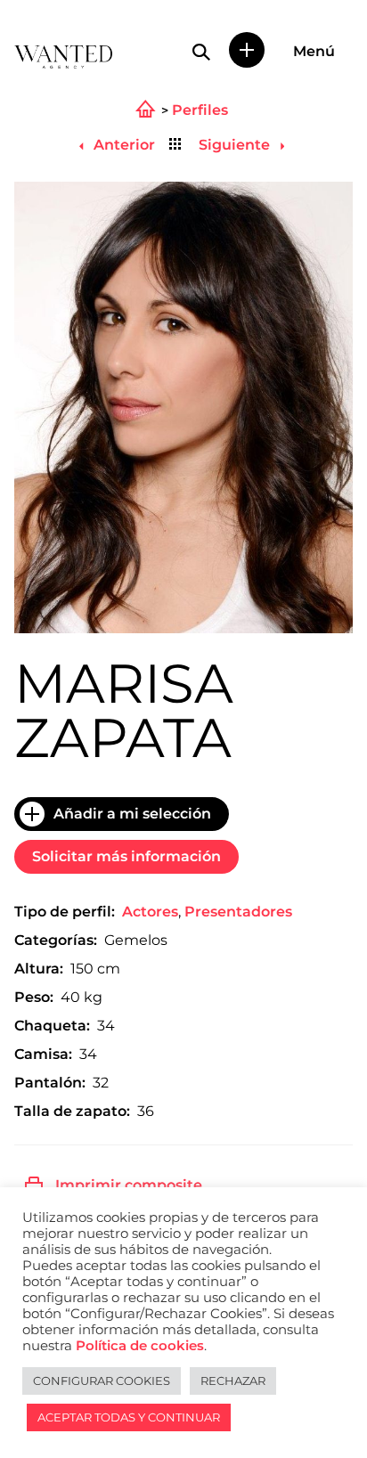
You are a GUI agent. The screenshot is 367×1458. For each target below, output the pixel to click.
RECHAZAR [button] (232, 1380)
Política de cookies (140, 1346)
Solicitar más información (126, 856)
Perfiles (200, 110)
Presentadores (238, 911)
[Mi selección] (247, 50)
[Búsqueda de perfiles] (201, 51)
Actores (150, 911)
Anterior (122, 144)
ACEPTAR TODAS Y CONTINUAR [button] (128, 1417)
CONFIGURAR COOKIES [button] (101, 1380)
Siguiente (236, 144)
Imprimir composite (128, 1185)
